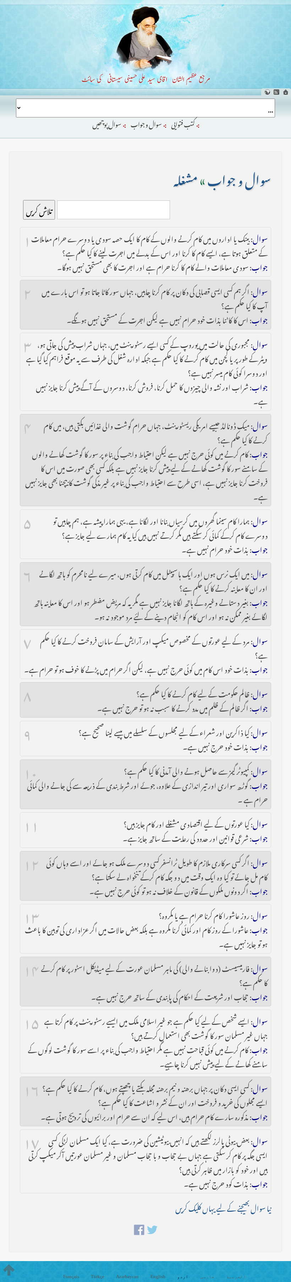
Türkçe (97, 1276)
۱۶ (31, 1087)
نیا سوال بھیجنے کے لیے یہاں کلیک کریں (223, 1207)
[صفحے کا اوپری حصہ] (9, 1270)
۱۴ (31, 967)
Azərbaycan (127, 1276)
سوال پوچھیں (106, 123)
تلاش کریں (39, 210)
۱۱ (31, 823)
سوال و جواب (146, 123)
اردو (182, 1276)
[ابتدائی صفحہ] (286, 92)
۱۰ (30, 770)
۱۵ (31, 1020)
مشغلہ (186, 177)
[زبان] (267, 92)
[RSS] (276, 92)
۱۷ (31, 1140)
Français (71, 1276)
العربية (236, 1276)
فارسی (207, 1276)
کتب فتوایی (183, 123)
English (157, 1276)
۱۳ (31, 914)
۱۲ (31, 862)
